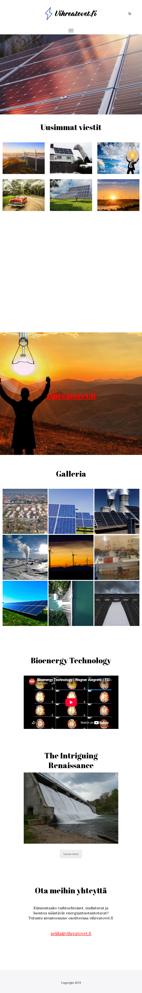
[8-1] (71, 603)
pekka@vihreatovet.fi (71, 933)
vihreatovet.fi (71, 395)
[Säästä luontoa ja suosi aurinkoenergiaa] (118, 195)
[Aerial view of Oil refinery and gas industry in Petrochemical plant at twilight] (25, 511)
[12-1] (25, 557)
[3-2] (71, 511)
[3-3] (25, 603)
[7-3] (116, 557)
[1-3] (71, 557)
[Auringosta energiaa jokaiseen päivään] (71, 195)
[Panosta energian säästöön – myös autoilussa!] (24, 195)
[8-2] (116, 603)
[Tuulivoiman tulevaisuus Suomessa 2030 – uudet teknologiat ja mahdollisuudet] (24, 158)
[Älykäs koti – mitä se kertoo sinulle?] (118, 158)
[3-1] (116, 511)
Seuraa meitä (70, 854)
